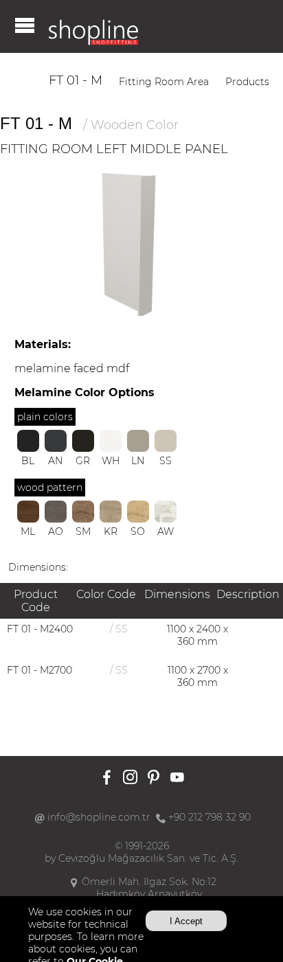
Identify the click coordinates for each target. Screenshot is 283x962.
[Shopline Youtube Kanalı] (177, 778)
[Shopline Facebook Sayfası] (107, 778)
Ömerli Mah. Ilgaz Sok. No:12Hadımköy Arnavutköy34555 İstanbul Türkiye (149, 894)
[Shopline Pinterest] (153, 778)
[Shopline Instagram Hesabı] (130, 778)
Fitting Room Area (164, 82)
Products (247, 82)
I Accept (186, 921)
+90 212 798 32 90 (209, 817)
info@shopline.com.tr (98, 817)
